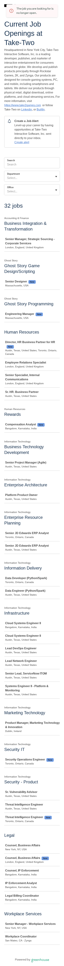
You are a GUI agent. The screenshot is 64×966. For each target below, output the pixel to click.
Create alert (21, 142)
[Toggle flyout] (56, 176)
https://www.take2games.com (22, 105)
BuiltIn (41, 109)
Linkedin (26, 109)
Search (11, 160)
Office (10, 187)
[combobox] (7, 178)
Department (13, 174)
